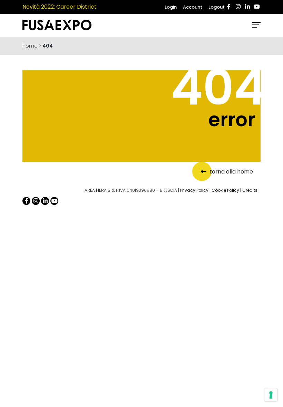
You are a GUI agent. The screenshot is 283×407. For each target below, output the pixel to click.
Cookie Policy (225, 190)
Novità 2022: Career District (59, 7)
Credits (249, 190)
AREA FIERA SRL (100, 190)
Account (192, 7)
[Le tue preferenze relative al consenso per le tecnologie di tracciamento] (270, 394)
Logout (216, 7)
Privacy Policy (194, 190)
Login (171, 7)
